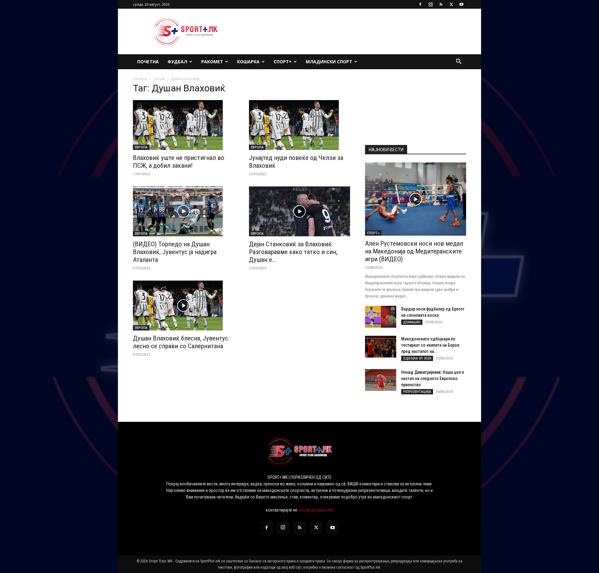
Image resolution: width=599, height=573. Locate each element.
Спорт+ (283, 62)
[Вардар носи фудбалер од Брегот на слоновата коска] (380, 317)
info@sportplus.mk (316, 510)
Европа (141, 147)
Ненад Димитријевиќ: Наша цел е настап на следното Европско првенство (432, 378)
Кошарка (248, 62)
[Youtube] (461, 4)
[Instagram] (430, 4)
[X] (451, 4)
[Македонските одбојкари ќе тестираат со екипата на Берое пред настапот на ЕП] (380, 347)
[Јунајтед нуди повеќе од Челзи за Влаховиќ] (299, 125)
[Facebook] (420, 4)
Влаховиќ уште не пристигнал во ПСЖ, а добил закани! (178, 161)
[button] (458, 62)
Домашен (412, 322)
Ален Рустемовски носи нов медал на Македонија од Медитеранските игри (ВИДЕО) (414, 251)
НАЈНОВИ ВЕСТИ (386, 149)
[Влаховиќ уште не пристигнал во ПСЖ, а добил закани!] (183, 125)
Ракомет (212, 62)
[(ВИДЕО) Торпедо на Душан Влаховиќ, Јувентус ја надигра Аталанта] (183, 211)
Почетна (148, 62)
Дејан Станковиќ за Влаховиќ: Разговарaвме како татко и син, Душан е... (293, 251)
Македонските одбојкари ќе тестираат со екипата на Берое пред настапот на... (430, 345)
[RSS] (441, 4)
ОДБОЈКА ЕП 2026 (417, 358)
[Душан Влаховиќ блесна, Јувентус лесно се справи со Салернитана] (183, 305)
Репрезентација (417, 391)
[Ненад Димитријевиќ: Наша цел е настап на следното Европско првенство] (380, 380)
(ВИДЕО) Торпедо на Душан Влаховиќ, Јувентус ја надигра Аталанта (175, 251)
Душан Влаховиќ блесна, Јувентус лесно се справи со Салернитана (180, 342)
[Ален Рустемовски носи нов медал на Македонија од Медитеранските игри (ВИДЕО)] (415, 199)
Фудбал (177, 62)
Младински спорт (329, 62)
